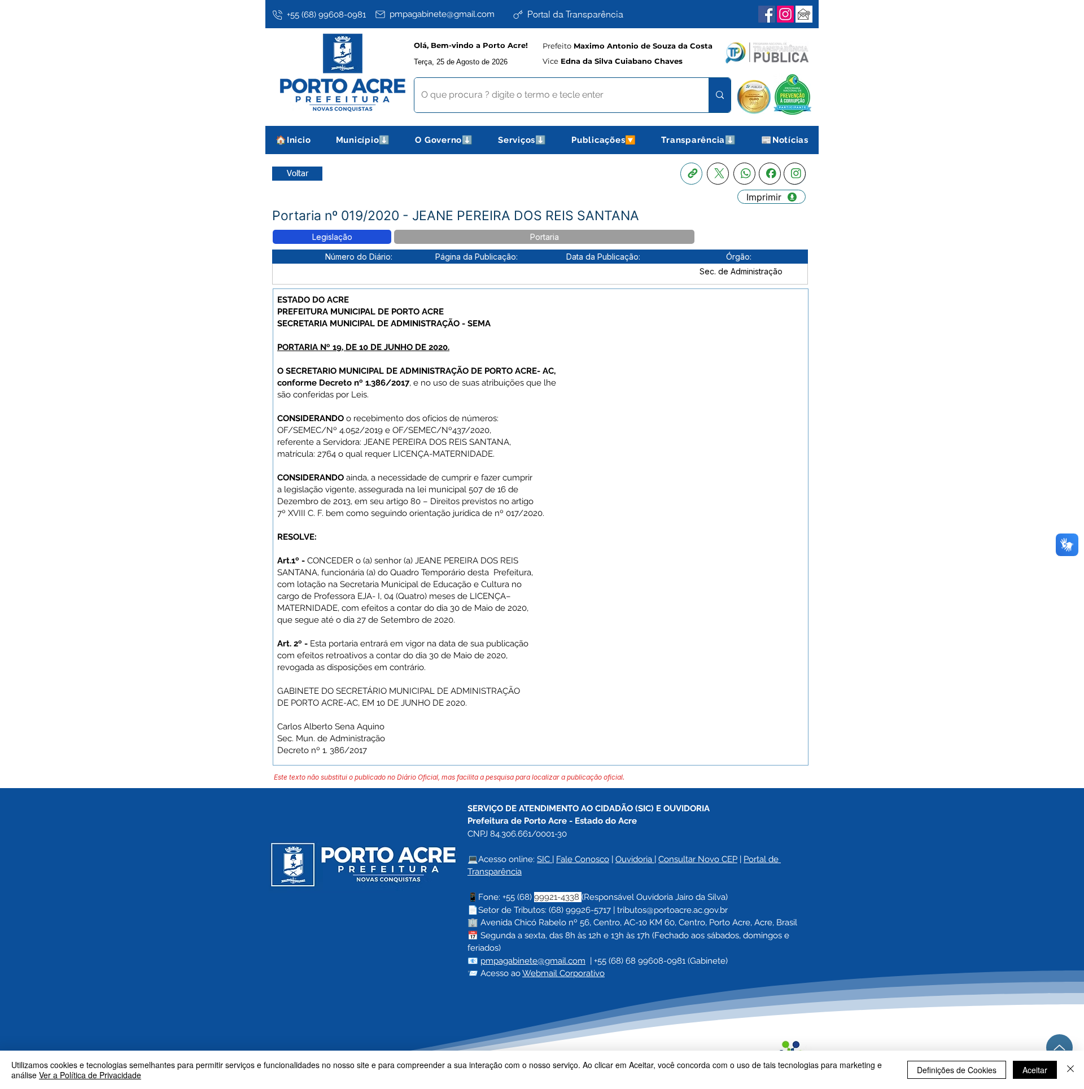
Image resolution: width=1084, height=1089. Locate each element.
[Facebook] (766, 14)
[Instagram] (785, 14)
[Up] (1059, 1047)
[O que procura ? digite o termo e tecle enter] (720, 95)
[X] (718, 174)
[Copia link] (691, 174)
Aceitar (1034, 1069)
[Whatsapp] (744, 174)
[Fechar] (1070, 1070)
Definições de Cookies (956, 1069)
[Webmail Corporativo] (803, 14)
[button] (363, 140)
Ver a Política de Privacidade (90, 1075)
